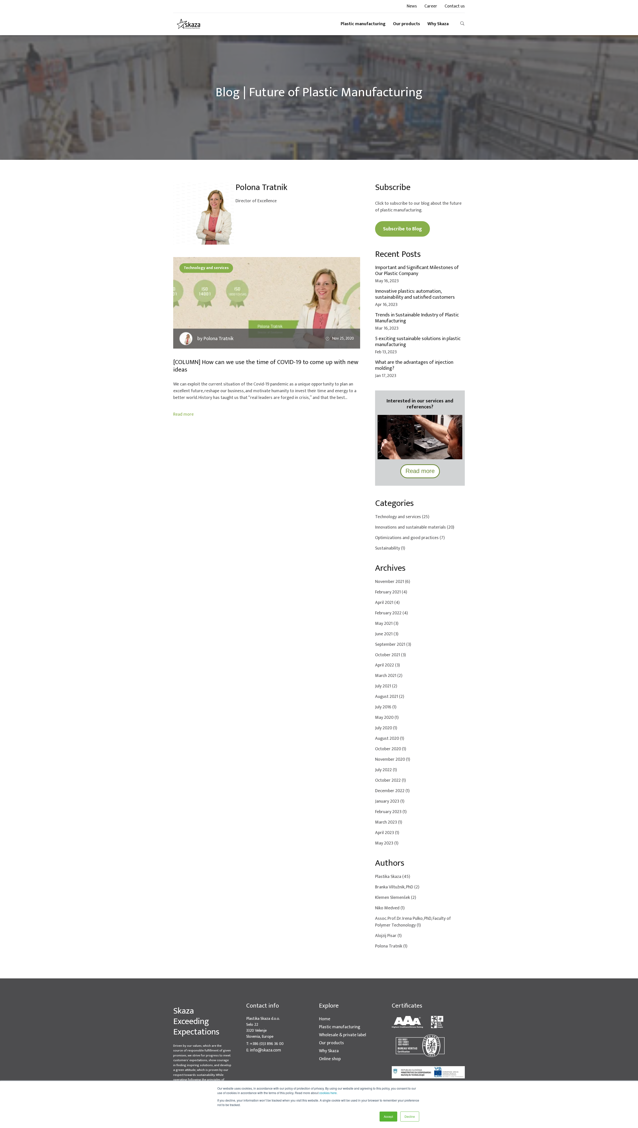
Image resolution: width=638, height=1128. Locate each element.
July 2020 (386, 728)
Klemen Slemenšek (395, 897)
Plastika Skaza (392, 876)
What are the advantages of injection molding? (414, 365)
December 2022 (392, 791)
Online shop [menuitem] (330, 1059)
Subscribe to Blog (402, 229)
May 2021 (387, 623)
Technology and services (206, 268)
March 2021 (388, 675)
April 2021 (387, 602)
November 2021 (392, 581)
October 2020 (390, 749)
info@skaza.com (265, 1050)
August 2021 (389, 696)
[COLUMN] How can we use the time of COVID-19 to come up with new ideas (265, 366)
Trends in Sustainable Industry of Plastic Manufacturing (417, 318)
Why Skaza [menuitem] (438, 24)
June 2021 (387, 634)
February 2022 (391, 613)
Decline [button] (409, 1116)
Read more (183, 414)
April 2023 (387, 833)
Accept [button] (388, 1116)
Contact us (455, 6)
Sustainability (390, 548)
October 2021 (390, 655)
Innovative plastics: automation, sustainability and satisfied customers (415, 294)
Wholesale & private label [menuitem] (342, 1035)
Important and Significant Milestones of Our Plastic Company (417, 271)
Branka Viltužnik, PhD (397, 887)
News (412, 6)
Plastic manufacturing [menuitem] (363, 24)
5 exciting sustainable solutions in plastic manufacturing (418, 342)
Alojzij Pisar (388, 936)
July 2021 (386, 686)
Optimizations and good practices (410, 538)
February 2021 (391, 592)
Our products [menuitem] (406, 24)
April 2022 (387, 665)
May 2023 (387, 843)
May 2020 (387, 717)
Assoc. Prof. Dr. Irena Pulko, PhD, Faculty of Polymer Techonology (413, 922)
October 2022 (390, 780)
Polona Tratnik (391, 946)
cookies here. (328, 1093)
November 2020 (392, 759)
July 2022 (386, 770)
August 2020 (389, 738)
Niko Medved (390, 908)
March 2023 (388, 822)
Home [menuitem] (324, 1019)
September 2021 (393, 644)
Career (430, 6)
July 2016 (386, 707)
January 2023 (389, 801)
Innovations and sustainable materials (414, 527)
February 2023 (391, 812)
